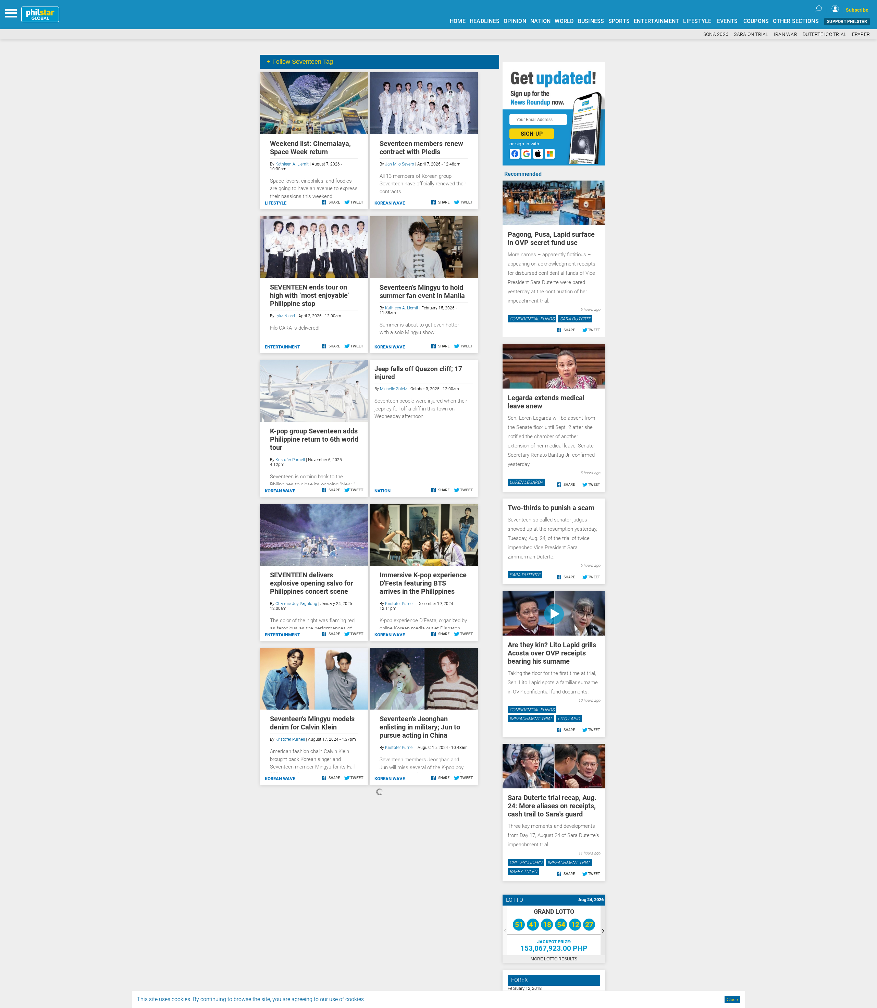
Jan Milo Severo (399, 164)
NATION (540, 21)
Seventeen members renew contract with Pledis (421, 147)
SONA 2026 (715, 34)
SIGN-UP (532, 134)
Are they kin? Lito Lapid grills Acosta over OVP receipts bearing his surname (552, 653)
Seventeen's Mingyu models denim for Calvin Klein (312, 723)
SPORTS (619, 21)
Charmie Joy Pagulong (296, 603)
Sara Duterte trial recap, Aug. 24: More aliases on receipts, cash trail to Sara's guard (552, 806)
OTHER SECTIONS (796, 21)
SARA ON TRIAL (751, 34)
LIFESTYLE (697, 21)
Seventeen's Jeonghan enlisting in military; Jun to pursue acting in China (420, 727)
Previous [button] (505, 930)
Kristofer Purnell (290, 459)
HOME (458, 21)
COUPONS (756, 21)
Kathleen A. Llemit (292, 164)
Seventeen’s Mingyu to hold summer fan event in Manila (422, 291)
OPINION (515, 21)
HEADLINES (484, 21)
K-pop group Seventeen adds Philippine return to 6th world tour (314, 439)
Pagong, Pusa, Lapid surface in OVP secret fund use (551, 238)
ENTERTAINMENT (656, 21)
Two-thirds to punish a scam (551, 508)
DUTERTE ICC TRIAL (824, 34)
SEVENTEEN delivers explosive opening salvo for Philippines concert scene (311, 583)
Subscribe (857, 10)
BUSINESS (591, 21)
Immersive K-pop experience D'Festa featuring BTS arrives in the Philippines (423, 583)
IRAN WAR (785, 34)
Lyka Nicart (285, 316)
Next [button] (603, 930)
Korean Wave (389, 203)
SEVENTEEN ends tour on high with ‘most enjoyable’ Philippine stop (309, 295)
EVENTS (727, 21)
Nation (382, 490)
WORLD (564, 21)
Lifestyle (275, 203)
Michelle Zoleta (393, 388)
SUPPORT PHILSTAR (847, 21)
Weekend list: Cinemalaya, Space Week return (310, 147)
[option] (554, 930)
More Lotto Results (554, 959)
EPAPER (861, 34)
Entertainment (282, 346)
